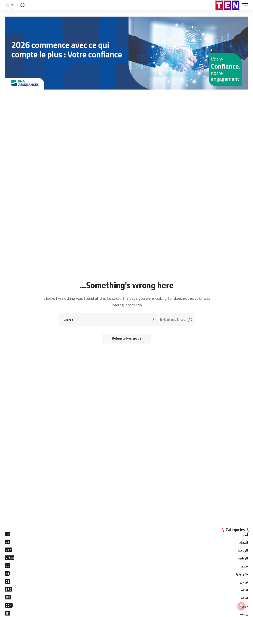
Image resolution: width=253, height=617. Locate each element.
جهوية (127, 605)
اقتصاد (127, 542)
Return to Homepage (126, 338)
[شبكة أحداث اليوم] (227, 5)
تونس (127, 581)
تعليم (127, 566)
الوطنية (127, 558)
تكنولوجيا (127, 573)
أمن (127, 534)
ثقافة (127, 589)
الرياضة (127, 550)
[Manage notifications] (241, 606)
